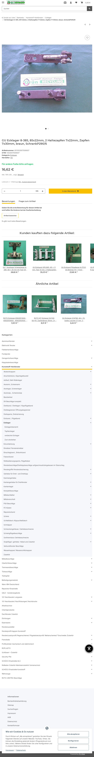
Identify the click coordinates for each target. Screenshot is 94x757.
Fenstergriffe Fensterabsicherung (16, 469)
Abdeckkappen (9, 372)
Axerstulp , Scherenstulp (13, 393)
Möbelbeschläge (8, 559)
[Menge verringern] (4, 191)
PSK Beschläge (9, 503)
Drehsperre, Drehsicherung (14, 414)
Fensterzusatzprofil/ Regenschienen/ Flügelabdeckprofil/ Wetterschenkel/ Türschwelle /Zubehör (37, 635)
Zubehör (7, 555)
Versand (21, 175)
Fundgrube (6, 354)
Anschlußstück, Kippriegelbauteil (16, 376)
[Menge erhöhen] (42, 191)
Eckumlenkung (9, 444)
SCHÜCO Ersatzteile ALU (11, 661)
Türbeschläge (7, 572)
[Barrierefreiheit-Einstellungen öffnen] (89, 648)
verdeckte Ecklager (12, 435)
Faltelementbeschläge (10, 350)
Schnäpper (8, 525)
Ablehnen (73, 747)
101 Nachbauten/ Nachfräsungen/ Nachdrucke (19, 601)
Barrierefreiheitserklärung (17, 701)
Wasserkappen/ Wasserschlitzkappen (18, 550)
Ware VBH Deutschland (10, 584)
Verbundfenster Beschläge (14, 546)
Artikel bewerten (10, 216)
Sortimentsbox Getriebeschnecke (16, 538)
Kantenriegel (8, 486)
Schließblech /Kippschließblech (15, 520)
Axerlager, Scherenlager (13, 389)
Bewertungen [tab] (8, 201)
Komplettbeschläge (11, 491)
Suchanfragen (13, 709)
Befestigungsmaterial (10, 580)
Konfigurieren (73, 741)
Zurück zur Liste (9, 18)
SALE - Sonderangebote (11, 593)
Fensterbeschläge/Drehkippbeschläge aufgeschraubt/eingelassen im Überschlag (34, 465)
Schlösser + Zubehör (9, 652)
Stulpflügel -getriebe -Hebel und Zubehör (19, 542)
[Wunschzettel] (76, 2)
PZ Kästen (7, 508)
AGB (9, 717)
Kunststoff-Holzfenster (11, 367)
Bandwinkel (8, 397)
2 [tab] (48, 128)
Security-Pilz (6, 657)
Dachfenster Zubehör (10, 614)
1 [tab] (46, 128)
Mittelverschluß (9, 499)
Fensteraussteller (8, 627)
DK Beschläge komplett (12, 401)
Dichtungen (6, 618)
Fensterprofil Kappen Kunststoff (14, 631)
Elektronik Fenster (8, 345)
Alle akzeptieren (73, 734)
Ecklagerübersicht (11, 427)
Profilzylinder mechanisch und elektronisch (18, 644)
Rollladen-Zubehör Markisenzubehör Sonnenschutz (21, 665)
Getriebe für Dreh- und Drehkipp (16, 474)
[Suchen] (89, 8)
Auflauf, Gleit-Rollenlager (13, 380)
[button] (70, 2)
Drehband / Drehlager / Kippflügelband (18, 406)
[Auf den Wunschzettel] (87, 37)
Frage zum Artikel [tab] (27, 201)
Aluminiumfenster (8, 341)
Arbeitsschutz (7, 606)
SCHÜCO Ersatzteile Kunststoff (13, 669)
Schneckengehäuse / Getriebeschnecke (19, 529)
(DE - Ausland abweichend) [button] (27, 182)
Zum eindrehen (10, 440)
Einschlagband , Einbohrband (15, 452)
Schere (6, 516)
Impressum (10, 750)
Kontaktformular (13, 725)
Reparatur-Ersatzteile (10, 589)
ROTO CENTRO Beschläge (12, 678)
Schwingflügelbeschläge (13, 533)
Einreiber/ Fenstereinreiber (13, 448)
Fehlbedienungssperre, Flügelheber (17, 461)
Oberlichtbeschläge (9, 563)
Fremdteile (6, 640)
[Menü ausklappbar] (3, 1)
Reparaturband (9, 512)
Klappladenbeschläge (10, 362)
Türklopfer (6, 576)
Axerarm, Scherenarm (12, 384)
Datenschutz (21, 750)
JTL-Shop (81, 754)
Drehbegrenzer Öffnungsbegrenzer (17, 410)
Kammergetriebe (10, 478)
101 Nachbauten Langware (12, 597)
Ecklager (13, 155)
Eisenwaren (6, 623)
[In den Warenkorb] (4, 32)
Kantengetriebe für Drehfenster (15, 482)
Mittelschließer (9, 495)
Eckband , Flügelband (12, 418)
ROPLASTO (6, 648)
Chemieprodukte (8, 610)
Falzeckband (8, 457)
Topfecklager (10, 431)
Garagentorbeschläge (10, 358)
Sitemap (11, 705)
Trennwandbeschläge (10, 567)
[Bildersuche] (65, 2)
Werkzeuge (6, 674)
